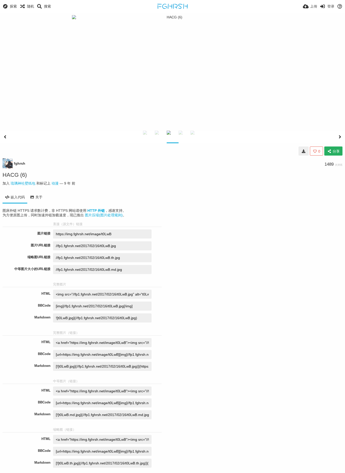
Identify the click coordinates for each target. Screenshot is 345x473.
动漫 (55, 183)
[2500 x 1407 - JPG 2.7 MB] (304, 151)
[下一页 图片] (340, 137)
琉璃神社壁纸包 (23, 183)
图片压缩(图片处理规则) (104, 215)
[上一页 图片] (5, 137)
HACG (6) (15, 175)
